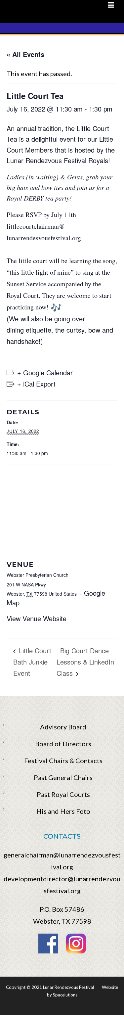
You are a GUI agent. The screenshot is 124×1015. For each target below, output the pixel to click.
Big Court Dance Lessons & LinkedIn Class (85, 662)
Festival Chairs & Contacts (63, 760)
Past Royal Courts (63, 794)
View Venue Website (36, 618)
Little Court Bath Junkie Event (32, 662)
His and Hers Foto (63, 811)
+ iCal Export (36, 384)
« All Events (25, 54)
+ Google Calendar (45, 372)
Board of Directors (63, 744)
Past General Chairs (63, 777)
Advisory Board (63, 727)
